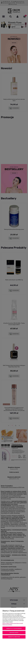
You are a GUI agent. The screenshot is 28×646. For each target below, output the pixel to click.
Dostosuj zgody (14, 632)
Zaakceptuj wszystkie (14, 636)
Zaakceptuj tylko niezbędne (14, 628)
